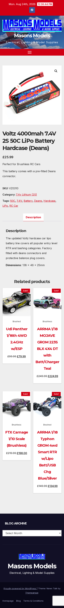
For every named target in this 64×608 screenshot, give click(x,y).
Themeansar (31, 592)
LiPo (5, 205)
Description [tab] (33, 217)
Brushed (17, 321)
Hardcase (49, 200)
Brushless (47, 321)
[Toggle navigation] (29, 52)
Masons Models (32, 36)
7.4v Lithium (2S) (26, 194)
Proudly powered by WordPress (20, 588)
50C (12, 200)
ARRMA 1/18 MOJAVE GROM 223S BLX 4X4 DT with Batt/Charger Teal (47, 349)
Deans (38, 200)
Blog (18, 600)
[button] (53, 52)
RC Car (13, 205)
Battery (28, 200)
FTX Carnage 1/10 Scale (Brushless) (16, 439)
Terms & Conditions (33, 600)
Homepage (8, 600)
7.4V (19, 200)
